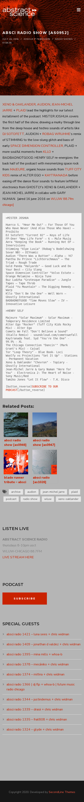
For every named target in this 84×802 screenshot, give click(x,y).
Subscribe (25, 598)
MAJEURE (17, 169)
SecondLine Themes (62, 792)
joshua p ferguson (37, 39)
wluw (48, 499)
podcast (11, 499)
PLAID (21, 110)
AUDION (43, 104)
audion (31, 492)
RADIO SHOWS (64, 39)
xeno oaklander (68, 499)
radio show (30, 499)
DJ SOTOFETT (13, 134)
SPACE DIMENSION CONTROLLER (36, 146)
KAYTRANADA (56, 175)
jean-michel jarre (54, 492)
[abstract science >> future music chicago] (19, 12)
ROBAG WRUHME (56, 134)
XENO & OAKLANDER (19, 104)
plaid (74, 492)
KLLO (47, 152)
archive (16, 492)
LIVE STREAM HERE (18, 557)
